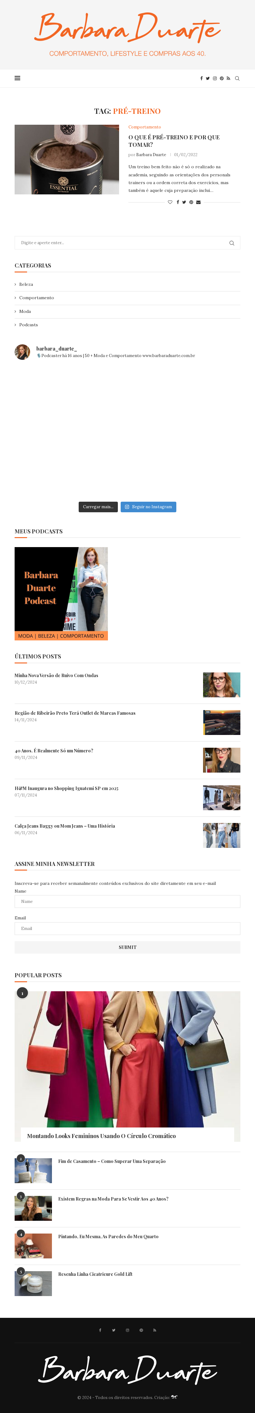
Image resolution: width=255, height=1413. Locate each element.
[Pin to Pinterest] (191, 202)
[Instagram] (215, 78)
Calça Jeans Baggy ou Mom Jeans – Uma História (65, 826)
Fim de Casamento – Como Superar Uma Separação (112, 1161)
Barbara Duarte (151, 154)
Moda (25, 311)
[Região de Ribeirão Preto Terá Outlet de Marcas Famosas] (221, 722)
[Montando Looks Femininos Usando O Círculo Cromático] (127, 1066)
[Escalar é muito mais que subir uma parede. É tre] (203, 476)
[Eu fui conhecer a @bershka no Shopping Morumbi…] (203, 432)
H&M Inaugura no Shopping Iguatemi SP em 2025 (66, 788)
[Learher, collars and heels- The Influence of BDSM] (127, 432)
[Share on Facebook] (178, 202)
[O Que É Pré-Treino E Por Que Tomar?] (67, 159)
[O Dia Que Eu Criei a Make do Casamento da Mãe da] (127, 476)
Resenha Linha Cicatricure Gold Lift (95, 1274)
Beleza (26, 284)
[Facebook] (201, 78)
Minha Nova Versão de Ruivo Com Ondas (56, 675)
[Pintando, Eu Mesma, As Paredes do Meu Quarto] (33, 1246)
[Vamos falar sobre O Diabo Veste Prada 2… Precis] (51, 432)
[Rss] (228, 78)
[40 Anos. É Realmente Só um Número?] (221, 760)
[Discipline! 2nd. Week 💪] (127, 387)
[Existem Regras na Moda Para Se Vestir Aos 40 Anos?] (33, 1208)
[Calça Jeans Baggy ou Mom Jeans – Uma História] (221, 835)
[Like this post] (170, 202)
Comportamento (36, 297)
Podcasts (28, 325)
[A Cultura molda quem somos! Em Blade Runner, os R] (51, 476)
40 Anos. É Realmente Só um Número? (54, 751)
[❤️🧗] (203, 387)
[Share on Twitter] (184, 202)
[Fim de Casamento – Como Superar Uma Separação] (33, 1170)
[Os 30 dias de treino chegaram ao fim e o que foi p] (51, 387)
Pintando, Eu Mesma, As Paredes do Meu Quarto (108, 1236)
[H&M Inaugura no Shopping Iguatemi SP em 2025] (221, 797)
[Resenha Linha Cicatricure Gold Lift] (33, 1283)
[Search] (237, 78)
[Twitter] (208, 78)
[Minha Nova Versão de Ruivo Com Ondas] (221, 684)
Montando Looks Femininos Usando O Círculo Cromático (101, 1136)
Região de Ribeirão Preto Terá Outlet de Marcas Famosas (75, 713)
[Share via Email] (198, 202)
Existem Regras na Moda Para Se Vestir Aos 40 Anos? (113, 1199)
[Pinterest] (222, 78)
